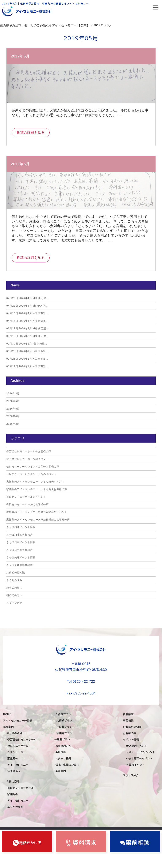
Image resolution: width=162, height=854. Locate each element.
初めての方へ (14, 595)
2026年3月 (13, 423)
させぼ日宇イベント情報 (20, 542)
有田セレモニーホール (20, 787)
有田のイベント (135, 764)
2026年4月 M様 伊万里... (27, 298)
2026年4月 (13, 416)
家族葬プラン (64, 733)
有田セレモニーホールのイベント (26, 496)
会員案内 (60, 771)
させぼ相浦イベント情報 (20, 527)
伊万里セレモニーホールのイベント (27, 459)
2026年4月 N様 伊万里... (27, 320)
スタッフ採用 (63, 758)
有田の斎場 (13, 781)
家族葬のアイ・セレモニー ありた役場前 (19, 800)
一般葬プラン (62, 739)
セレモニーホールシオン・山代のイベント (31, 474)
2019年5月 (20, 56)
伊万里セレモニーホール (21, 739)
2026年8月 (13, 393)
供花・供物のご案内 (67, 764)
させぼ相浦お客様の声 (19, 534)
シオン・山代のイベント (140, 752)
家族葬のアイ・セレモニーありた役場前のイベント (36, 512)
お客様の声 (129, 733)
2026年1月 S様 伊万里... (27, 351)
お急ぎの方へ (63, 745)
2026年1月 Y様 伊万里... (27, 366)
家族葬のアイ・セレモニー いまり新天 (19, 765)
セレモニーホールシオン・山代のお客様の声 (32, 466)
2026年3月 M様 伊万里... (27, 328)
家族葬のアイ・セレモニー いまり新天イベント (35, 481)
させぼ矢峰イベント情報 (20, 557)
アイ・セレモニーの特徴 (17, 720)
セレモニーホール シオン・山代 (19, 749)
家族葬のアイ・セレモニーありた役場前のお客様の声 (38, 519)
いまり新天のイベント (139, 758)
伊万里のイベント (136, 745)
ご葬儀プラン (63, 714)
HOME (7, 714)
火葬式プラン (64, 720)
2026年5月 (13, 408)
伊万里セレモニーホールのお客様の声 (28, 451)
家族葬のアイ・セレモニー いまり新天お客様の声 (36, 489)
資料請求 (128, 714)
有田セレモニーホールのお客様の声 (27, 504)
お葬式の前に (14, 587)
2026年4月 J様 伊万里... (26, 305)
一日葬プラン (64, 726)
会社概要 (60, 752)
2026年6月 (13, 401)
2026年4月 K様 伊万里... (27, 313)
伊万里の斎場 (14, 733)
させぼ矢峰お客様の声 (19, 565)
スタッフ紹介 (14, 602)
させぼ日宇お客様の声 (19, 549)
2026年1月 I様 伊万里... (26, 343)
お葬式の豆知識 (15, 572)
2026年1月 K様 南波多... (27, 358)
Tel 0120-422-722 (81, 681)
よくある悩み (14, 580)
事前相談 (128, 720)
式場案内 (8, 726)
